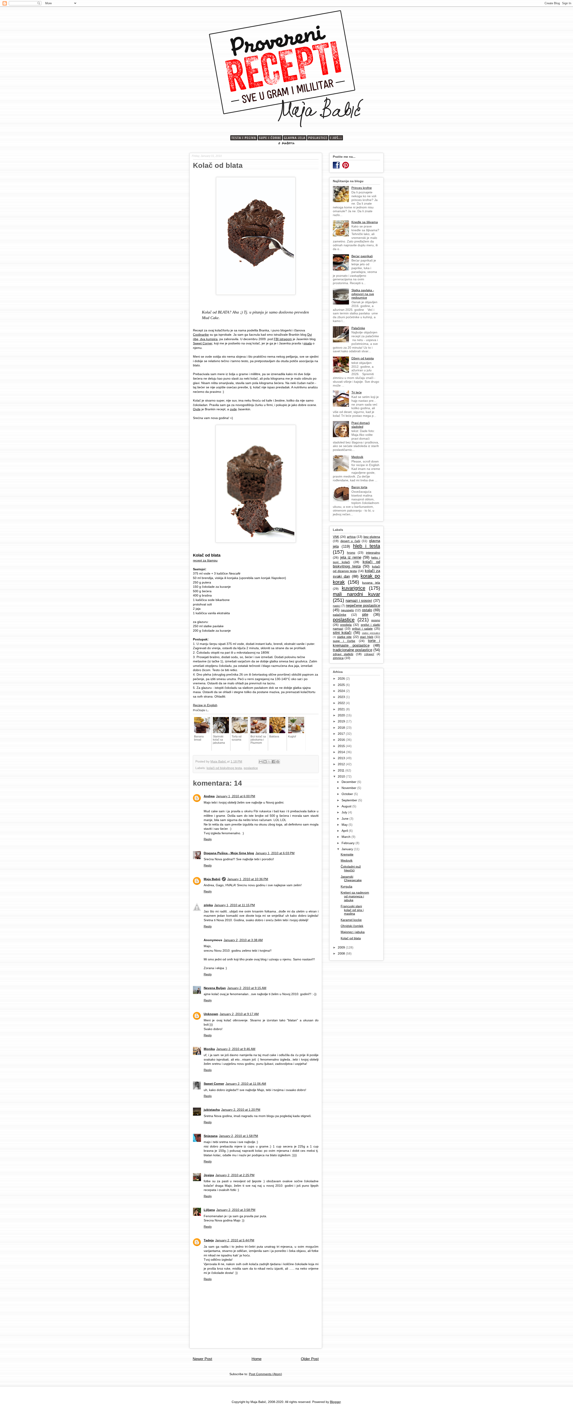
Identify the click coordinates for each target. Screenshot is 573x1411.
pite (365, 614)
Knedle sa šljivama (364, 222)
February (348, 843)
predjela (346, 625)
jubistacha (212, 1109)
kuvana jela (371, 582)
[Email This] (261, 761)
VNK (336, 536)
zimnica (338, 658)
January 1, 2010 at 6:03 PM (275, 853)
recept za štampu (205, 560)
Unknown (211, 1014)
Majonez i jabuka (353, 932)
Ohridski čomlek (352, 926)
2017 (342, 733)
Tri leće (356, 392)
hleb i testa (366, 546)
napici (336, 605)
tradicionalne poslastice (352, 650)
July (345, 812)
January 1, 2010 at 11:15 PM (234, 905)
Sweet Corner (202, 343)
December (349, 782)
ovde (233, 409)
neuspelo (347, 610)
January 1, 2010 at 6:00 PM (235, 796)
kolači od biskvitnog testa (224, 768)
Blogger (335, 1402)
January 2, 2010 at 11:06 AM (245, 1083)
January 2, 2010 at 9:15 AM (246, 988)
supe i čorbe (344, 641)
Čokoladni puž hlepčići (351, 868)
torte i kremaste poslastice (356, 643)
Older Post (310, 1359)
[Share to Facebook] (273, 761)
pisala (308, 343)
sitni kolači (342, 633)
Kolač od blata (351, 938)
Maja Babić (212, 879)
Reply (208, 839)
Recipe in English (205, 705)
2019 (342, 721)
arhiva (351, 536)
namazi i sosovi (359, 601)
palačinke (339, 614)
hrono (351, 552)
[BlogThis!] (265, 761)
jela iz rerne (350, 557)
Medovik (357, 457)
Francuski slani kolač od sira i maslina (352, 910)
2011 (341, 770)
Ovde (197, 409)
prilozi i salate (362, 628)
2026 (342, 678)
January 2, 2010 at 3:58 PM (235, 1210)
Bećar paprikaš (362, 256)
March (346, 836)
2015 (342, 746)
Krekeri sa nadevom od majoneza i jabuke (355, 896)
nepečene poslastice (363, 605)
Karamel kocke (351, 920)
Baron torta (359, 487)
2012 (342, 764)
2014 (342, 752)
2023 (342, 697)
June (345, 818)
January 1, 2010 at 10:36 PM (247, 879)
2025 (342, 685)
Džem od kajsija (362, 358)
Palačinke (358, 328)
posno (375, 620)
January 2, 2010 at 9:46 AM (235, 1049)
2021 (342, 709)
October (348, 794)
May (345, 824)
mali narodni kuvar (356, 594)
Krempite (347, 854)
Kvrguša (346, 886)
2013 (342, 758)
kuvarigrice (353, 588)
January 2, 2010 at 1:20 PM (240, 1109)
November (349, 788)
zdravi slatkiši (343, 654)
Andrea (209, 796)
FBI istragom (283, 339)
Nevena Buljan (215, 988)
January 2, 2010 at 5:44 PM (234, 1240)
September (350, 800)
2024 (342, 691)
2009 (342, 947)
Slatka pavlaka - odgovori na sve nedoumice (362, 294)
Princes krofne (361, 188)
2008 (342, 953)
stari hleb (366, 637)
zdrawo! (369, 654)
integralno (373, 552)
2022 (342, 703)
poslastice (251, 768)
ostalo (367, 610)
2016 (342, 739)
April (345, 830)
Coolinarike (201, 334)
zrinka (208, 905)
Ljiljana (209, 1210)
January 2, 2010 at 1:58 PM (238, 1136)
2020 (342, 715)
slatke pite (344, 637)
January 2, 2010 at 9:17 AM (239, 1014)
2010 (342, 776)
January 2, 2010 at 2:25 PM (234, 1175)
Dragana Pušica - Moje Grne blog (229, 853)
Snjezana (211, 1136)
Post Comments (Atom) (265, 1374)
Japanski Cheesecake (351, 878)
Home (256, 1359)
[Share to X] (269, 761)
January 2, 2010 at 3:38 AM (243, 940)
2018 (342, 727)
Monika (209, 1049)
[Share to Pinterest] (278, 761)
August (347, 806)
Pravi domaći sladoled (360, 424)
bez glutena (371, 536)
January (348, 849)
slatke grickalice (371, 633)
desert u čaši (350, 541)
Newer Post (202, 1359)
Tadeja (209, 1240)
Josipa (209, 1175)
